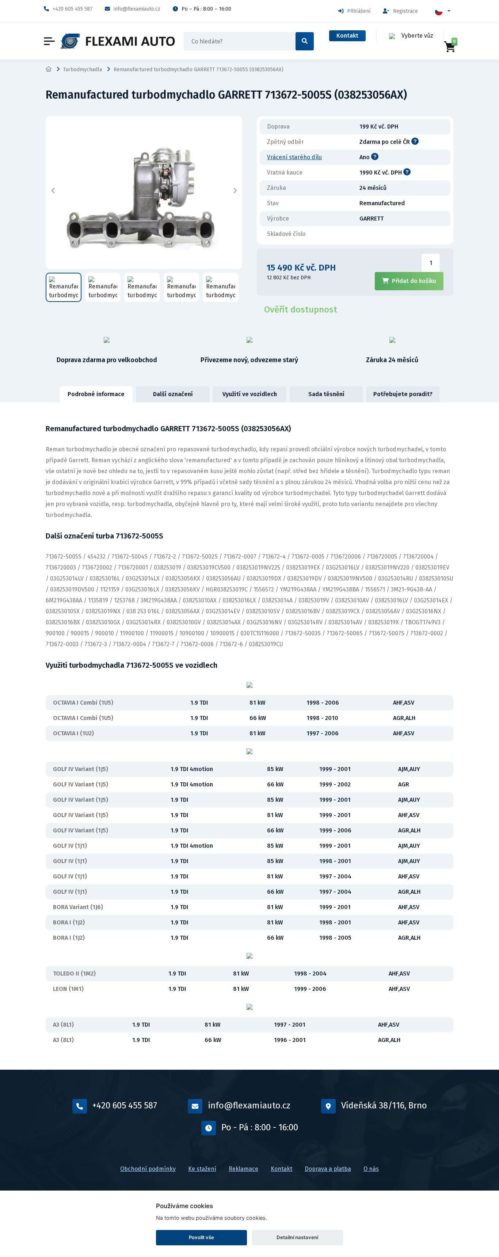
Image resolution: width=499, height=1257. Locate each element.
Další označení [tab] (173, 394)
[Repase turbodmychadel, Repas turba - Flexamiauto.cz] (118, 41)
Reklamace (243, 1168)
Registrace (405, 11)
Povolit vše (201, 1237)
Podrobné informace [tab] (96, 394)
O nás (371, 1168)
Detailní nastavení (297, 1237)
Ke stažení (202, 1168)
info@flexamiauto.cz (137, 9)
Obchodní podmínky (148, 1168)
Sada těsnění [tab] (326, 394)
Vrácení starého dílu (294, 157)
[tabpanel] (249, 736)
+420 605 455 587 (72, 9)
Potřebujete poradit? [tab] (403, 394)
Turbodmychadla (82, 69)
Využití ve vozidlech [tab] (249, 394)
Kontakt (347, 35)
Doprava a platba (328, 1168)
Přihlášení (358, 11)
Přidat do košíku (414, 280)
